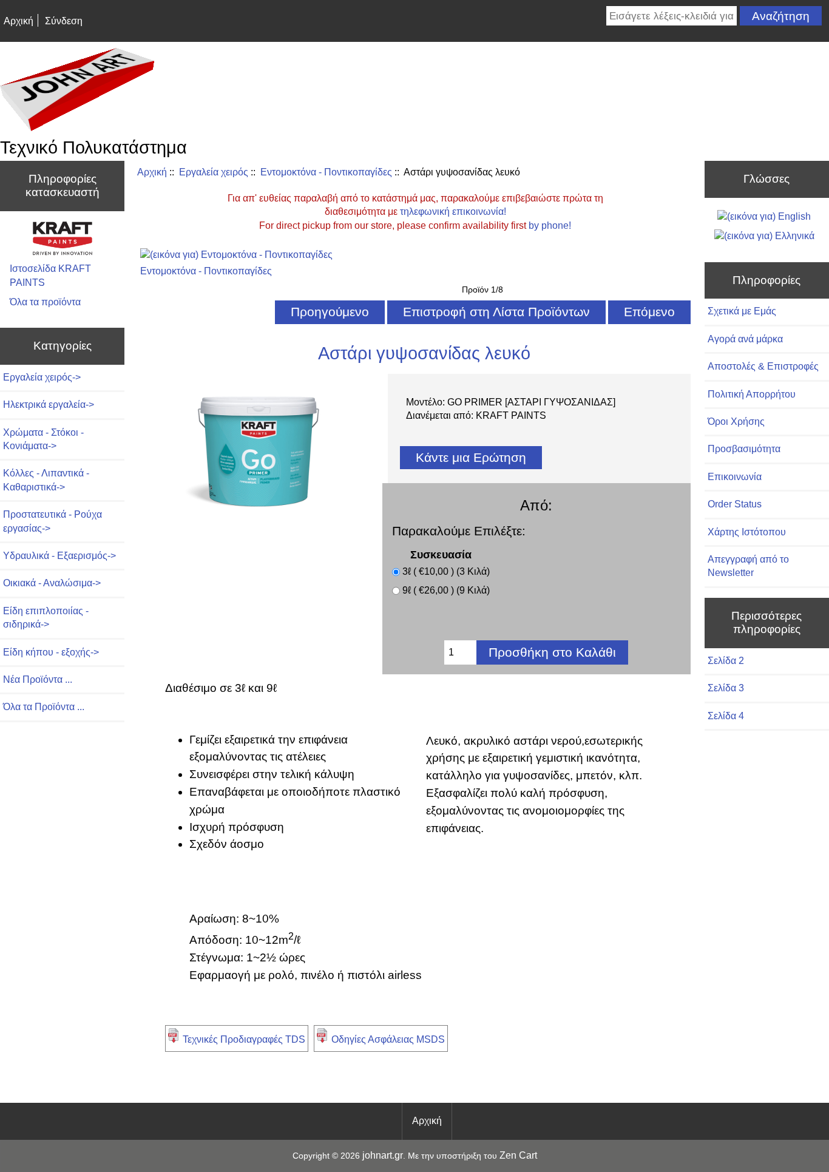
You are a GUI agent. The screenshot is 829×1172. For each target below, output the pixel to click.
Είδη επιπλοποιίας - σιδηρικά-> (46, 617)
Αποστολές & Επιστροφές (763, 366)
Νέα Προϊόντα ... (37, 679)
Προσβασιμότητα (744, 449)
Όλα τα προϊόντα (45, 302)
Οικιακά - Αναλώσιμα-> (52, 583)
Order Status (735, 504)
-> (42, 377)
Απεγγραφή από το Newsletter (748, 566)
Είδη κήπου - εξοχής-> (51, 652)
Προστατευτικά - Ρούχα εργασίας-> (52, 521)
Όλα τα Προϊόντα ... (43, 707)
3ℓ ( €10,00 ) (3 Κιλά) (446, 572)
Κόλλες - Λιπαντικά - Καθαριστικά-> (46, 480)
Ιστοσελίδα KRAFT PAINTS (50, 275)
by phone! (550, 225)
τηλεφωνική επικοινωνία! (453, 211)
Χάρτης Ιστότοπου (747, 532)
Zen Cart (518, 1155)
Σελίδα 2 (726, 660)
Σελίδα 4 (726, 716)
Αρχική (18, 21)
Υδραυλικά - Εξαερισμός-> (59, 555)
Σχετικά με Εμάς (742, 311)
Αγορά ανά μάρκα (745, 339)
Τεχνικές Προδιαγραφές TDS (244, 1039)
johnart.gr (382, 1155)
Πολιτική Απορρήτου (752, 394)
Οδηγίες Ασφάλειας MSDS (388, 1039)
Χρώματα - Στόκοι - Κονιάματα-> (43, 439)
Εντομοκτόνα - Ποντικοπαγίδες (326, 172)
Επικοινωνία (735, 477)
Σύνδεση (64, 21)
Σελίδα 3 (726, 688)
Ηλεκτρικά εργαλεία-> (48, 404)
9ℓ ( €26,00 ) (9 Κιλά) (446, 591)
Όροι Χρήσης (736, 421)
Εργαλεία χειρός (213, 172)
